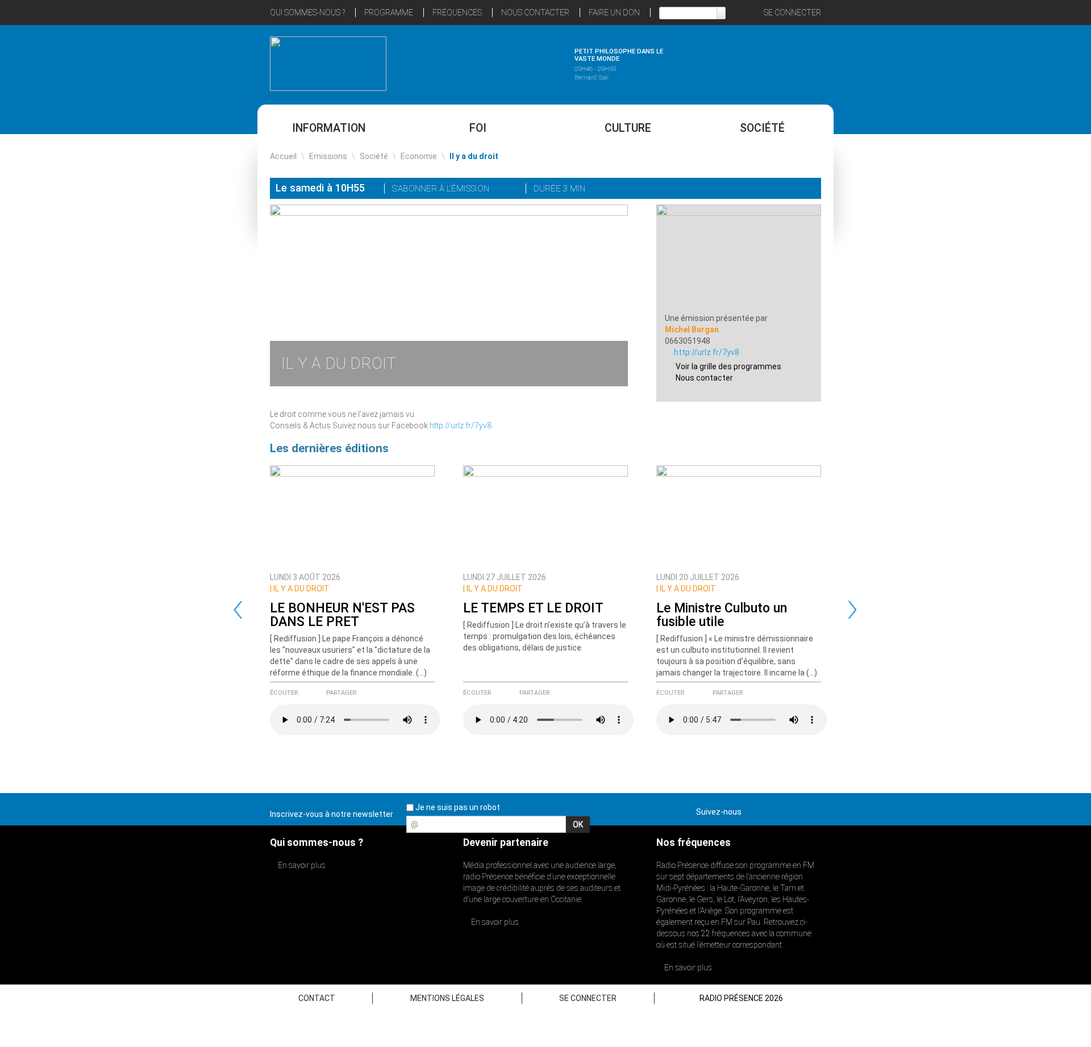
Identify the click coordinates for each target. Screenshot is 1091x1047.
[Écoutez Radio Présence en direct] (514, 62)
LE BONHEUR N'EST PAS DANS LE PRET (342, 614)
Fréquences (457, 12)
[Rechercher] (721, 13)
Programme (388, 12)
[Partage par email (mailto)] (792, 189)
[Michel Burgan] (738, 257)
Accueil (283, 156)
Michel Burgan (692, 329)
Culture (628, 128)
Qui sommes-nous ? (307, 12)
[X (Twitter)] (760, 189)
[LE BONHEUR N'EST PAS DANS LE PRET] (352, 515)
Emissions (328, 156)
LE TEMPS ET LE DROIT (533, 608)
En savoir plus (301, 865)
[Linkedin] (744, 189)
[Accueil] (328, 63)
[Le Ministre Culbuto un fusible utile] (738, 515)
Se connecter (792, 12)
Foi (477, 128)
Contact (316, 998)
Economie (419, 156)
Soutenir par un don (1034, 497)
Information (328, 128)
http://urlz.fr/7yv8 (461, 425)
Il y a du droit (300, 588)
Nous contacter (704, 377)
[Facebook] (776, 189)
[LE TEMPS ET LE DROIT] (545, 515)
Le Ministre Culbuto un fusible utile (721, 614)
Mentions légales (447, 998)
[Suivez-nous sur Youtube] (792, 809)
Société (762, 128)
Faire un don (614, 12)
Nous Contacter (535, 12)
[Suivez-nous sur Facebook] (752, 809)
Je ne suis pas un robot (457, 807)
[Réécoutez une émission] (763, 62)
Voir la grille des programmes (728, 366)
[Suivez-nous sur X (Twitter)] (772, 809)
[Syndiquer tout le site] (812, 809)
